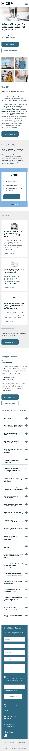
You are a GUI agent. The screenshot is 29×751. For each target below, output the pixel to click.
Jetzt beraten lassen (9, 403)
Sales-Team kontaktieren (10, 50)
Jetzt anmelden (9, 342)
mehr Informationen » (9, 253)
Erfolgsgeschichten (9, 397)
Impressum (13, 742)
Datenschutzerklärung (17, 680)
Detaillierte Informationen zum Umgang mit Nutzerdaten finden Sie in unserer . (15, 678)
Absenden (12, 696)
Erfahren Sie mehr (11, 197)
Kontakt (6, 742)
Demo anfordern (9, 44)
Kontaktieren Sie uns (9, 134)
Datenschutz (21, 742)
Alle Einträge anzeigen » (7, 328)
